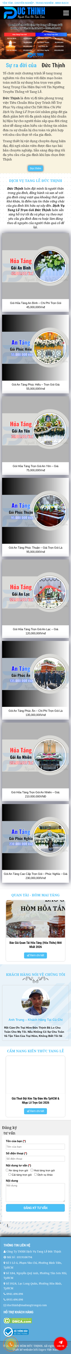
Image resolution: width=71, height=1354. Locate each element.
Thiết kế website (22, 1349)
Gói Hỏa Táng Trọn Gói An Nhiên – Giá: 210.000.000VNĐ (35, 794)
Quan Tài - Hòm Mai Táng (35, 895)
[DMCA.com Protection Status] (36, 1320)
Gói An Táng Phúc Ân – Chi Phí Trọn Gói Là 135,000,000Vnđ (35, 712)
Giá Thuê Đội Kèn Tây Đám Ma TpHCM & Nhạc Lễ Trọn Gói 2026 (35, 1100)
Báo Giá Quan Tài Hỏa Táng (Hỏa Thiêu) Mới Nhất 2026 (35, 945)
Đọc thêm (35, 168)
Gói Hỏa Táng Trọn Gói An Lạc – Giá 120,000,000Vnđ (35, 631)
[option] (35, 932)
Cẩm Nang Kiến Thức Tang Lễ (35, 1051)
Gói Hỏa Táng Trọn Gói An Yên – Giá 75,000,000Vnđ (35, 468)
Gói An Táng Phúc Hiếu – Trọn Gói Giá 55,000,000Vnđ (35, 386)
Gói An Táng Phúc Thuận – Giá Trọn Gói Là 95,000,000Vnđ (35, 549)
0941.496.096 (14, 1294)
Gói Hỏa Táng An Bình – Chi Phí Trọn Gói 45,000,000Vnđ (35, 305)
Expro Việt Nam (48, 1349)
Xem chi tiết (37, 955)
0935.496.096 (14, 1299)
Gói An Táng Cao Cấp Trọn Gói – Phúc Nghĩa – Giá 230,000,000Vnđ (35, 876)
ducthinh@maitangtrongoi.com (27, 1305)
